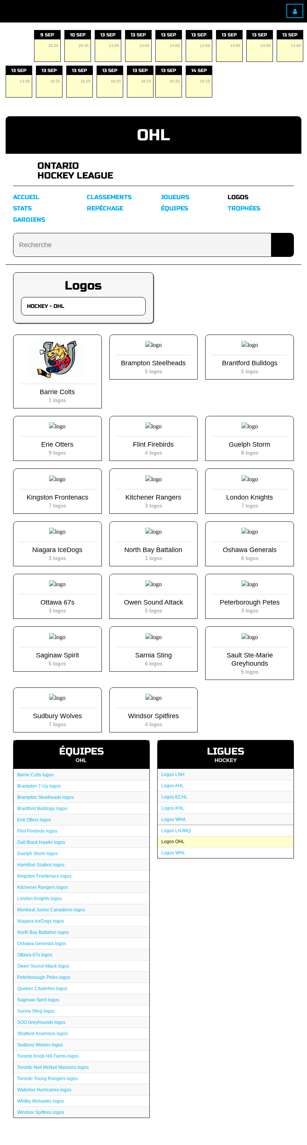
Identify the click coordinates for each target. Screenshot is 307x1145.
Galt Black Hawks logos (41, 842)
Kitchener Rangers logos (42, 887)
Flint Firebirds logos (37, 831)
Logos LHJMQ (176, 830)
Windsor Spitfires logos (40, 1112)
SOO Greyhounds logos (41, 1022)
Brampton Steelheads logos (45, 797)
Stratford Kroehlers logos (42, 1033)
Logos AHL (172, 785)
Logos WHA (173, 819)
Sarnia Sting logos (36, 1011)
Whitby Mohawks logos (40, 1101)
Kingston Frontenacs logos (44, 876)
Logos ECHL (174, 797)
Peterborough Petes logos (43, 977)
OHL (153, 135)
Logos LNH (173, 774)
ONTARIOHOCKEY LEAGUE (75, 171)
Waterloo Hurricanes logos (44, 1089)
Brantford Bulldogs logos (42, 808)
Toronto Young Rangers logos (47, 1078)
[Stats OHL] (22, 170)
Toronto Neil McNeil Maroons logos (53, 1067)
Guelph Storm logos (37, 853)
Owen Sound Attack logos (43, 966)
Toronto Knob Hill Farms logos (48, 1056)
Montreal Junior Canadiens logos (51, 909)
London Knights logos (39, 898)
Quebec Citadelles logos (42, 988)
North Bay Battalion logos (43, 932)
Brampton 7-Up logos (39, 786)
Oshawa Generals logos (41, 943)
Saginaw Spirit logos (38, 999)
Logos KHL (172, 808)
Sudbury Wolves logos (40, 1044)
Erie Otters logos (34, 819)
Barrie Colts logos (35, 774)
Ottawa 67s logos (34, 954)
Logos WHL (173, 852)
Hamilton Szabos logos (40, 864)
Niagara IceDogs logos (40, 921)
